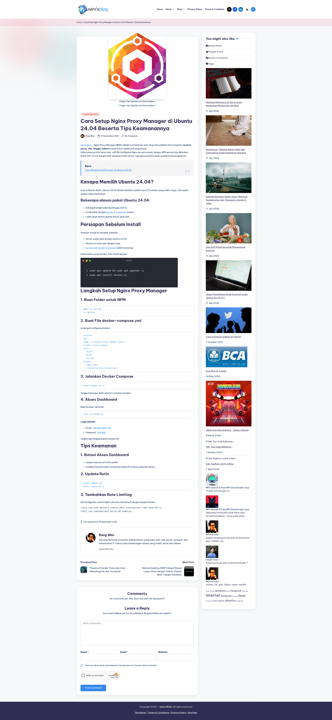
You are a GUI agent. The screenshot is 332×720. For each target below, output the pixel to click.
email (228, 591)
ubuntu (230, 600)
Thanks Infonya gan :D (217, 490)
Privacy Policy (178, 712)
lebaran (235, 596)
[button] (106, 549)
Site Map (192, 712)
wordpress (239, 601)
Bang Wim (106, 535)
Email (124, 652)
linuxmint (209, 601)
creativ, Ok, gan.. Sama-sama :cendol (226, 584)
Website (162, 652)
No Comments (131, 136)
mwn (215, 601)
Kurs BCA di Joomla (216, 370)
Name (85, 652)
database (220, 590)
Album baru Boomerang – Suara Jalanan (227, 430)
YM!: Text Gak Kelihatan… (219, 446)
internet (213, 595)
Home (79, 22)
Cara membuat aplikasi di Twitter (223, 336)
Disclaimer (140, 712)
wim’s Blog (86, 145)
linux (242, 595)
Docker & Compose (116, 212)
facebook (235, 590)
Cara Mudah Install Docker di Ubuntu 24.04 (108, 170)
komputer (226, 595)
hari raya (245, 591)
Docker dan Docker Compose (101, 248)
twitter (221, 601)
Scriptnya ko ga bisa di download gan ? (227, 562)
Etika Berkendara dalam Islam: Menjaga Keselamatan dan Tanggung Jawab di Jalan (226, 200)
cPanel (212, 591)
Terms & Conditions (158, 712)
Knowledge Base (90, 114)
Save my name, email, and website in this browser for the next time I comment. (121, 665)
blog (207, 591)
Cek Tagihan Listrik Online (219, 463)
